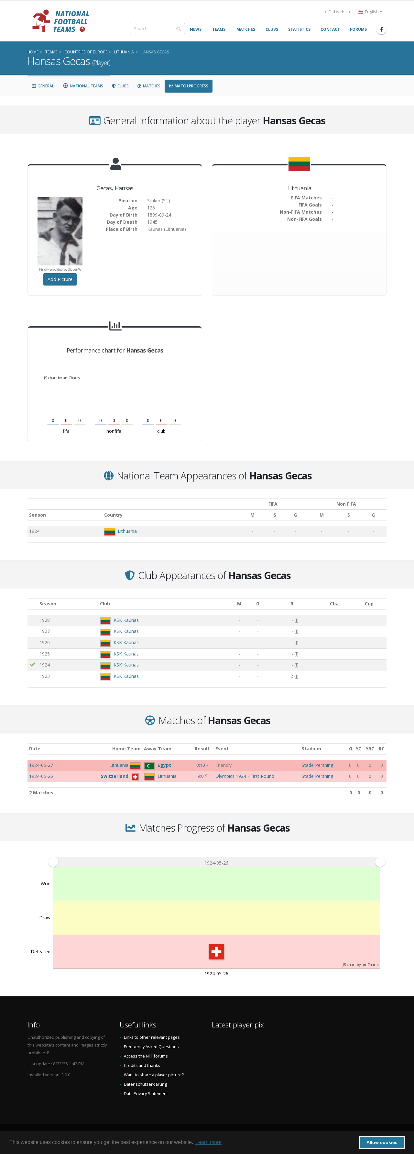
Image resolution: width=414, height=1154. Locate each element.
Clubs (122, 86)
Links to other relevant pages (152, 1037)
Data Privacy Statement (146, 1093)
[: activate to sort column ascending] (32, 604)
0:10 (201, 765)
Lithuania (127, 531)
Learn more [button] (208, 1142)
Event (222, 748)
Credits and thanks (142, 1065)
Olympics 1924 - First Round (244, 776)
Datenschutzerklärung (145, 1084)
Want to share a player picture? (154, 1075)
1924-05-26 (41, 776)
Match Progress (191, 86)
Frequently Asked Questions (151, 1046)
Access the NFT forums (146, 1056)
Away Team (157, 748)
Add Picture (60, 279)
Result (202, 748)
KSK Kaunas (126, 620)
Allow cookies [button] (382, 1142)
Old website (339, 12)
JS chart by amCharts (62, 377)
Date (34, 748)
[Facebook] (381, 29)
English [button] (372, 12)
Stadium (311, 748)
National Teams (86, 86)
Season (37, 515)
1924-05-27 (41, 765)
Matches (151, 86)
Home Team (126, 748)
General (45, 86)
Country (113, 515)
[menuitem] (216, 862)
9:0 (201, 776)
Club (105, 603)
